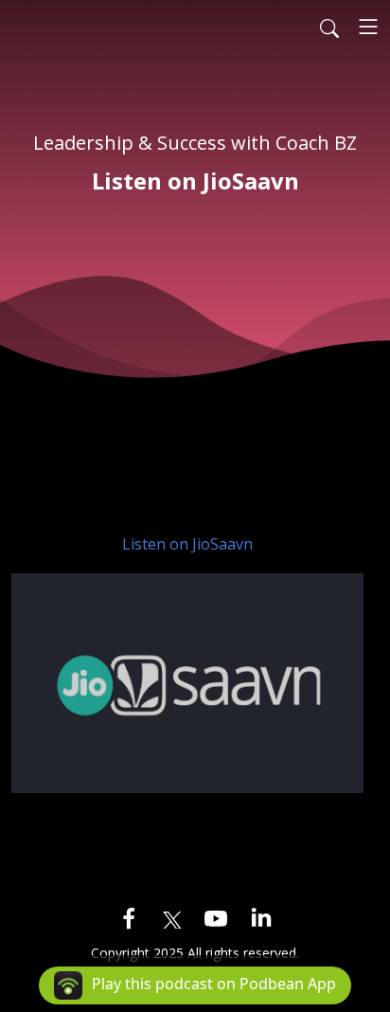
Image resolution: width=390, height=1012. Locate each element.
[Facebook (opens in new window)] (128, 917)
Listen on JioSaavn (187, 543)
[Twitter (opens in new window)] (172, 917)
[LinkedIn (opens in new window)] (261, 917)
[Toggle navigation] (368, 27)
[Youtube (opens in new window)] (215, 917)
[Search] (329, 26)
